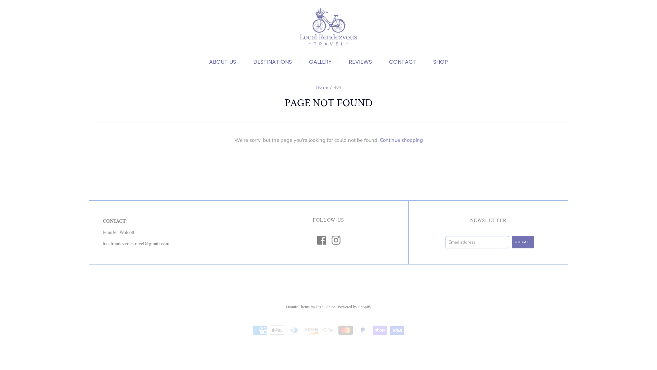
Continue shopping (401, 140)
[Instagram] (336, 240)
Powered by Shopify (354, 306)
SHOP (440, 62)
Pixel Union (326, 306)
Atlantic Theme (297, 306)
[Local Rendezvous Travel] (328, 27)
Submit (522, 241)
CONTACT (402, 62)
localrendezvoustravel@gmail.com (136, 243)
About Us (222, 62)
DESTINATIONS (272, 62)
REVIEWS (360, 62)
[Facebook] (321, 240)
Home (322, 87)
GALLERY (320, 62)
